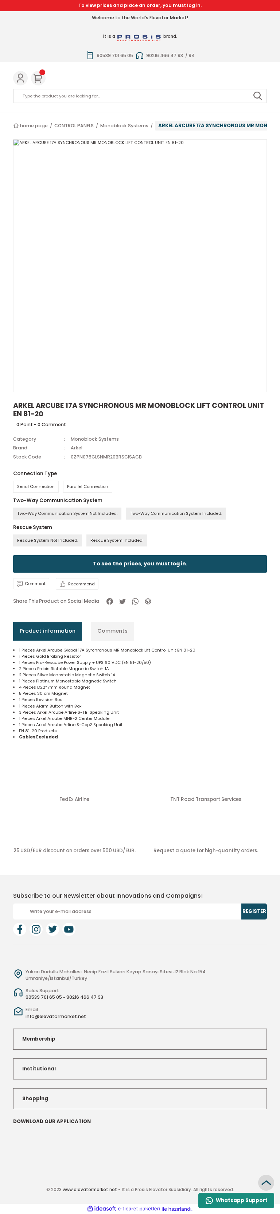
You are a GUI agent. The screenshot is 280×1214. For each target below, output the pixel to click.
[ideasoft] (101, 1209)
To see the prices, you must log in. (140, 563)
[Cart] (38, 78)
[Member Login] (20, 78)
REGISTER (254, 911)
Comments (112, 630)
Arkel (76, 448)
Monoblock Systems (95, 439)
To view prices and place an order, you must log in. (140, 5)
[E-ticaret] (139, 1209)
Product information (47, 630)
